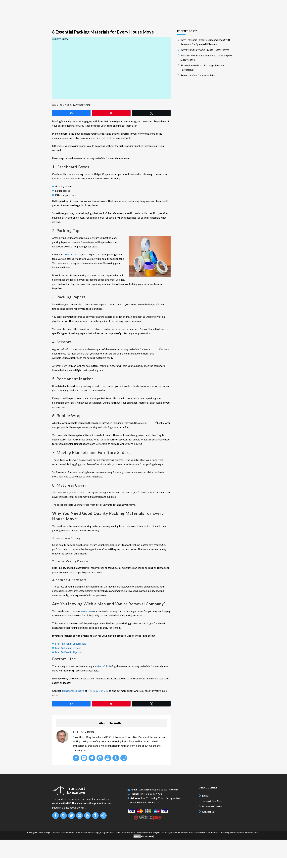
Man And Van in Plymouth (69, 652)
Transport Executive (73, 690)
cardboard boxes (72, 254)
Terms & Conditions (213, 801)
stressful (102, 666)
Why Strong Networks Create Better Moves (205, 49)
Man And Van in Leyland (68, 647)
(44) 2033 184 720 (98, 690)
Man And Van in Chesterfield (70, 643)
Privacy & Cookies (212, 806)
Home (205, 795)
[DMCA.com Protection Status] (144, 837)
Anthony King (83, 104)
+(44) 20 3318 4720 (151, 793)
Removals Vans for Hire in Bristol (199, 75)
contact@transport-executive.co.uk (158, 789)
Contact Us (208, 811)
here (85, 749)
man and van (86, 611)
